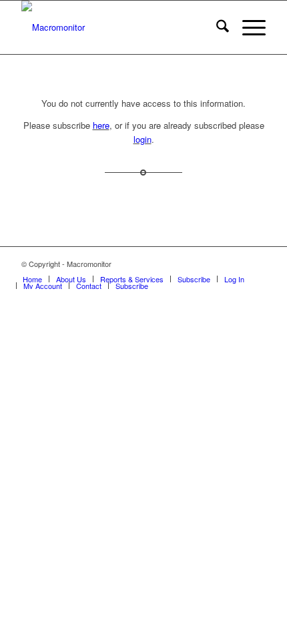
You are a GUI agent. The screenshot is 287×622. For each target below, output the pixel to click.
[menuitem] (216, 27)
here (101, 125)
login (142, 139)
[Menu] (247, 27)
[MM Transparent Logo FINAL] (118, 27)
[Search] (216, 27)
